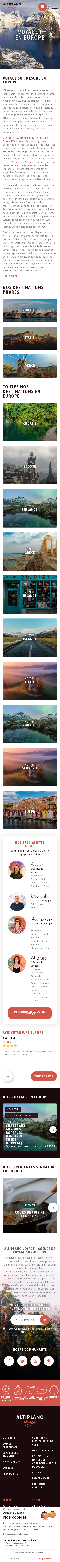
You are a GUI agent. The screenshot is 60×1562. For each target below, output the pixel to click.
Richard (38, 897)
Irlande (48, 948)
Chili (43, 879)
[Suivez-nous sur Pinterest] (49, 1361)
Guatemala (36, 976)
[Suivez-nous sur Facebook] (9, 1361)
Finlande (35, 941)
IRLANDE (8, 1042)
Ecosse (47, 886)
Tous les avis (44, 1076)
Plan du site (10, 1473)
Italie (42, 882)
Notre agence (11, 1462)
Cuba (33, 904)
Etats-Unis (35, 886)
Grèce (33, 907)
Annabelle (42, 920)
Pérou (34, 882)
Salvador (44, 986)
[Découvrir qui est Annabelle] (17, 925)
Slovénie (44, 997)
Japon (42, 904)
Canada (45, 941)
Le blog (37, 1472)
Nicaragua (45, 983)
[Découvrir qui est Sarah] (17, 870)
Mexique (35, 927)
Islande (45, 934)
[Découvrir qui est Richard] (17, 901)
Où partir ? (9, 1438)
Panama (46, 979)
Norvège (35, 934)
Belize (34, 986)
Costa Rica (36, 972)
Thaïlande (36, 930)
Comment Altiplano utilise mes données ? (30, 1335)
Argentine (35, 875)
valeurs (8, 1289)
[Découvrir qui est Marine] (17, 963)
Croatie (34, 1000)
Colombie (35, 969)
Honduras (35, 990)
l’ (47, 151)
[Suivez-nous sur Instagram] (22, 1361)
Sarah (37, 865)
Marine (39, 958)
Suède (34, 944)
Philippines (36, 948)
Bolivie (34, 879)
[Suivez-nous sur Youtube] (35, 1361)
